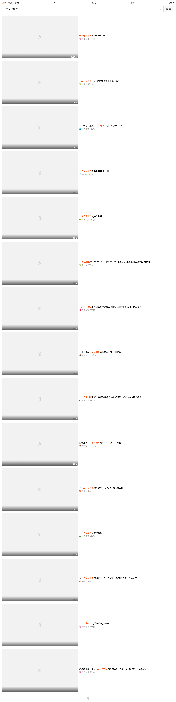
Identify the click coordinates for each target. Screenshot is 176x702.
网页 (17, 3)
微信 (94, 3)
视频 (132, 3)
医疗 (55, 3)
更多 (171, 3)
